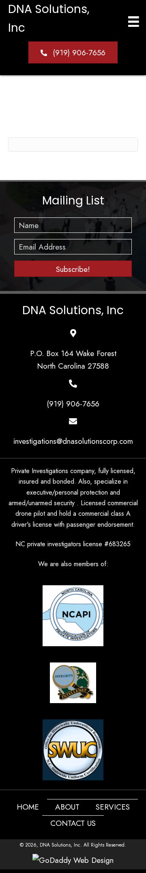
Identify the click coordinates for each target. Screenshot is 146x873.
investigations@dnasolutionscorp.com (73, 441)
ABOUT (67, 806)
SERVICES (113, 806)
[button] (73, 52)
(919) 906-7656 (73, 403)
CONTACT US (73, 823)
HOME (28, 806)
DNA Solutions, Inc (73, 310)
